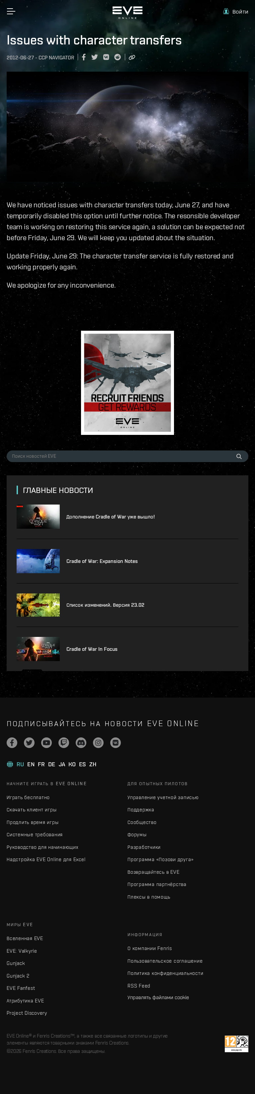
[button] (235, 11)
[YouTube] (46, 742)
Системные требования (35, 834)
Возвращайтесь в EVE (153, 872)
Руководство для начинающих (42, 847)
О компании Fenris (150, 948)
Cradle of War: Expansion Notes (102, 561)
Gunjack (16, 963)
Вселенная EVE (25, 938)
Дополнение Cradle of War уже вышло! (110, 516)
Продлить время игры (32, 822)
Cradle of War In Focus (92, 649)
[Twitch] (63, 742)
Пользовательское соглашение (165, 961)
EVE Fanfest (21, 988)
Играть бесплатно (28, 797)
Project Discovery (27, 1013)
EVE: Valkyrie (22, 951)
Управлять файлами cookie (158, 997)
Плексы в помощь (149, 897)
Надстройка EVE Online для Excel (46, 859)
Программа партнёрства (157, 884)
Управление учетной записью (163, 797)
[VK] (115, 742)
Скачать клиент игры (31, 809)
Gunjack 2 (18, 976)
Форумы (137, 834)
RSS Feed (139, 986)
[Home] (127, 17)
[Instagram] (98, 742)
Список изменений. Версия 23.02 (105, 605)
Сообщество (142, 822)
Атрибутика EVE (25, 1000)
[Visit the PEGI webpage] (236, 1044)
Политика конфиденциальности (165, 973)
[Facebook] (12, 742)
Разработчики (144, 847)
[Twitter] (29, 742)
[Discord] (81, 742)
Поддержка (141, 809)
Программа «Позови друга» (161, 859)
